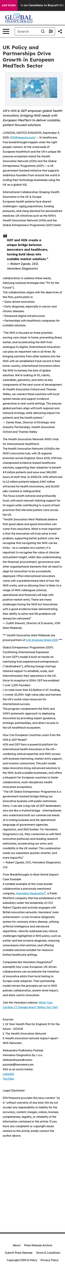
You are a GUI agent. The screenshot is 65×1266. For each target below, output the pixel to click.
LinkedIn (8, 1074)
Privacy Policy (49, 1260)
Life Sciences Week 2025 (42, 640)
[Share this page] (60, 31)
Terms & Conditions (48, 1252)
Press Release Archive (38, 1245)
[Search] (43, 31)
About (17, 1245)
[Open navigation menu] (6, 31)
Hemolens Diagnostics (31, 893)
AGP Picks (9, 5)
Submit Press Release (18, 1252)
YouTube (8, 1078)
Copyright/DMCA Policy (22, 1260)
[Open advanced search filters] (51, 31)
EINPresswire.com (22, 137)
